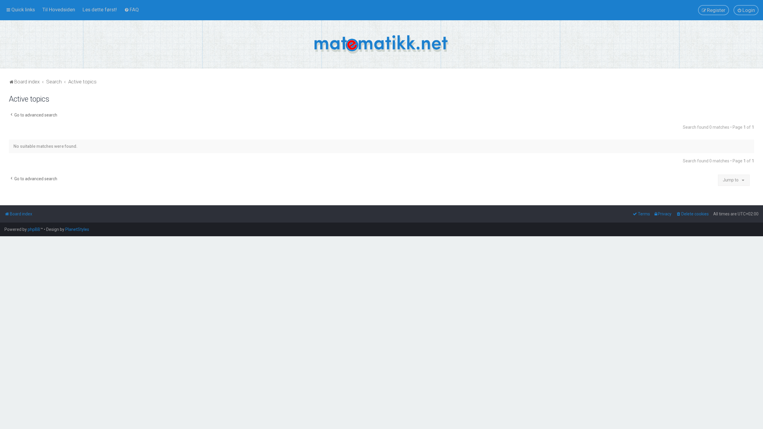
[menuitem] (59, 9)
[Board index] (381, 44)
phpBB (34, 229)
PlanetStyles (77, 229)
